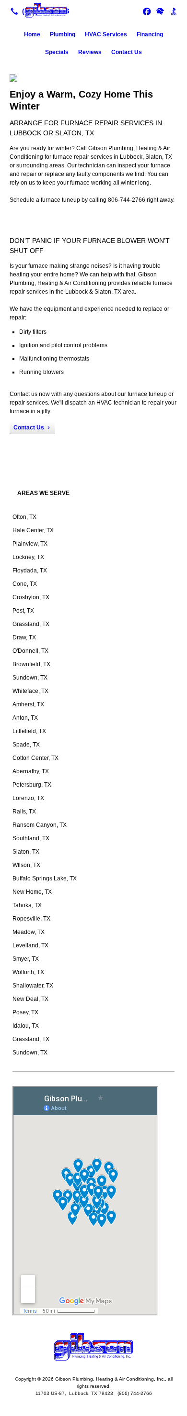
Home (32, 34)
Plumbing (62, 34)
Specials (57, 52)
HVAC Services (106, 34)
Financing (150, 34)
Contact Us (126, 52)
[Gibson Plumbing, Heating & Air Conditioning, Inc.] (93, 10)
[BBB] (173, 11)
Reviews (90, 52)
